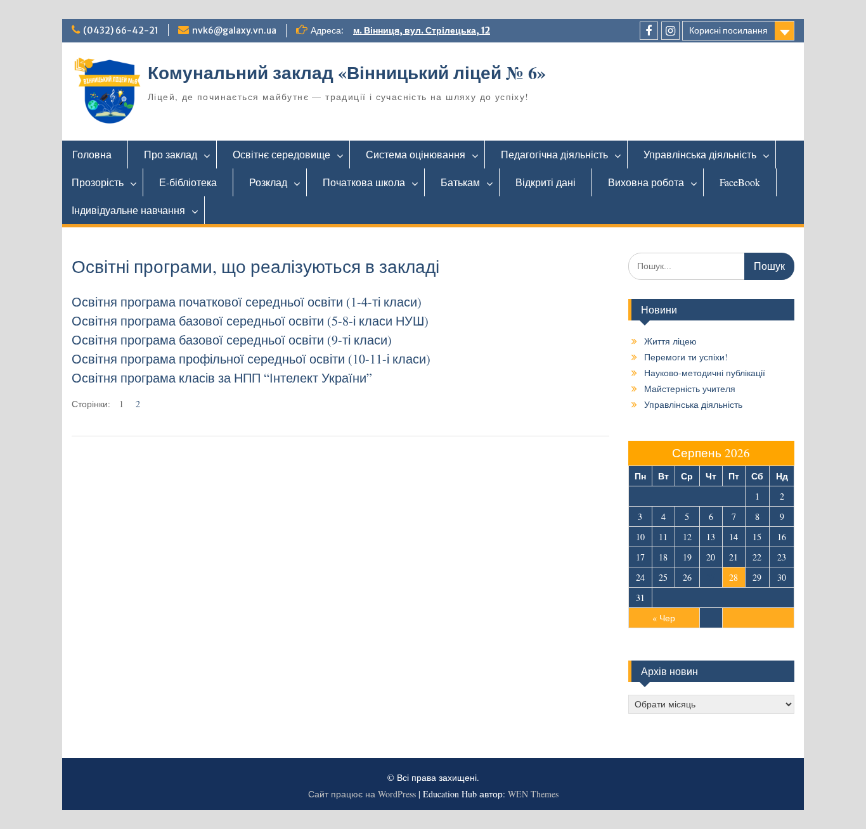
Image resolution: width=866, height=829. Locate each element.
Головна (92, 154)
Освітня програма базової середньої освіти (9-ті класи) (232, 339)
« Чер (663, 618)
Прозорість (98, 182)
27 (710, 577)
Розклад (268, 182)
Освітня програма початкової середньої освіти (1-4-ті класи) (247, 301)
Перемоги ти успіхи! (686, 357)
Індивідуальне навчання (128, 210)
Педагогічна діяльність (554, 154)
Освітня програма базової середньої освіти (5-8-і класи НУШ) (250, 320)
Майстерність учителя (689, 389)
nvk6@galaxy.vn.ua (234, 30)
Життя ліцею (670, 341)
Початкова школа (364, 182)
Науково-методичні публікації (704, 373)
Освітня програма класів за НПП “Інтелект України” (222, 377)
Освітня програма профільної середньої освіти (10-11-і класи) (251, 358)
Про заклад (170, 154)
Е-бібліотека (188, 182)
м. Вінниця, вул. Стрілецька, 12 (421, 30)
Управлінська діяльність (699, 154)
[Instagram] (670, 31)
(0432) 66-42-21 (120, 30)
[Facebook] (649, 31)
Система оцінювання (415, 154)
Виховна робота (646, 182)
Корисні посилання (728, 30)
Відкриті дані (545, 182)
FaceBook (740, 182)
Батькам (460, 182)
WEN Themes (533, 794)
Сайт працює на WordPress (362, 794)
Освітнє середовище (281, 154)
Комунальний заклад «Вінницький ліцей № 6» (347, 72)
